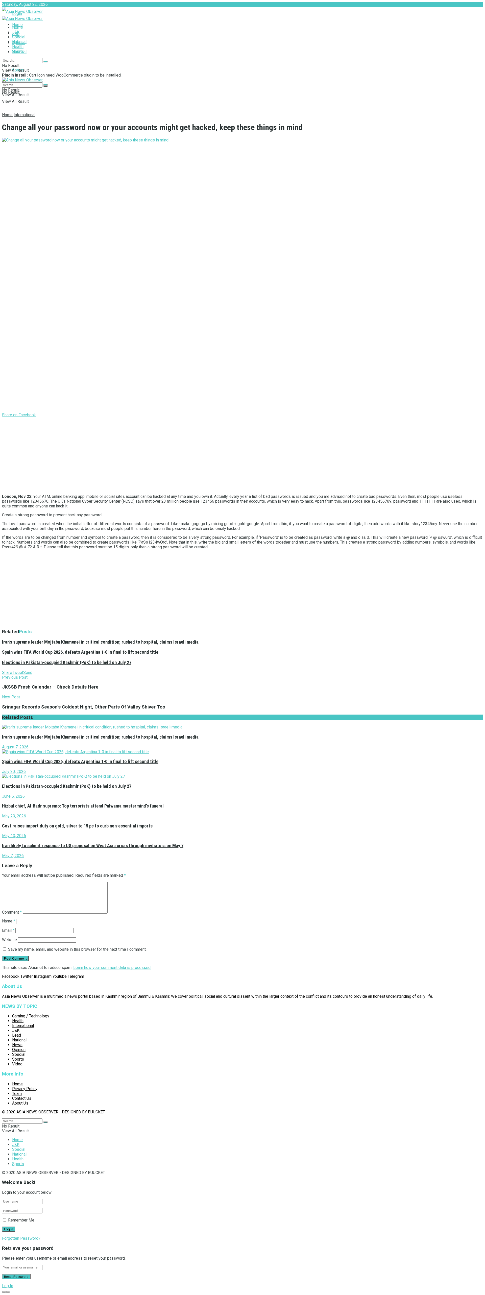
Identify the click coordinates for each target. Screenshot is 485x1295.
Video (17, 1064)
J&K (15, 32)
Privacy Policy (24, 1088)
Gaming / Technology (30, 1016)
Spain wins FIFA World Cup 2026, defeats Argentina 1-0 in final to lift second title (80, 652)
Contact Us (21, 1098)
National (19, 41)
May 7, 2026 (13, 855)
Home (17, 24)
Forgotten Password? (21, 1238)
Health (17, 46)
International (24, 114)
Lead (16, 1035)
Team (17, 1093)
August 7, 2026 (15, 747)
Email (8, 930)
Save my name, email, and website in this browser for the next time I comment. (77, 949)
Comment (12, 912)
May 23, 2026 (14, 816)
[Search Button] (45, 61)
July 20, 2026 (14, 771)
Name (8, 921)
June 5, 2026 (13, 796)
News (17, 1044)
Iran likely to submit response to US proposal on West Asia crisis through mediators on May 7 (92, 845)
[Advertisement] (153, 454)
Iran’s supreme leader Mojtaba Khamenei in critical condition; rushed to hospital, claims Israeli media (100, 642)
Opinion (19, 1049)
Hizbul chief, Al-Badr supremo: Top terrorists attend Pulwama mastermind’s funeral (83, 806)
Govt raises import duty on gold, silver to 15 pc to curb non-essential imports (77, 826)
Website (9, 939)
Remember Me (21, 1220)
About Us (20, 1103)
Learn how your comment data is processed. (112, 967)
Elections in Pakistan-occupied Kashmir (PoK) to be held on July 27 (66, 662)
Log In (7, 1285)
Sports (18, 51)
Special (18, 37)
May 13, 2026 (14, 835)
